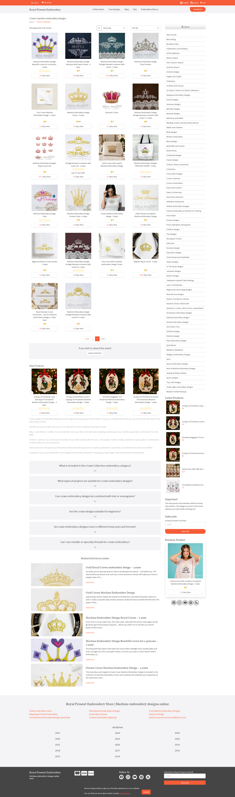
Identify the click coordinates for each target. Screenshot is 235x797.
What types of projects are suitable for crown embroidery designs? (95, 481)
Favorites (48, 2)
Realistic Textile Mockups (176, 391)
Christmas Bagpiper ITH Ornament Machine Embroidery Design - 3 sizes (112, 399)
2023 (117, 738)
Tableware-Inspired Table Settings (180, 280)
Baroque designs (173, 113)
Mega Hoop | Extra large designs (179, 289)
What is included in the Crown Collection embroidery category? (95, 465)
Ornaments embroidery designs (179, 313)
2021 (57, 744)
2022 (177, 738)
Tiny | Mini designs (173, 382)
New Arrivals (171, 35)
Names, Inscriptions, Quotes (177, 299)
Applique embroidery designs (178, 95)
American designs (173, 104)
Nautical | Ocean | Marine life (177, 303)
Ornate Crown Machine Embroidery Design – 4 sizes (117, 667)
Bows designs (171, 141)
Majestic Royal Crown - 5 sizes (145, 261)
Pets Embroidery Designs (176, 340)
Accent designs (172, 99)
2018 (57, 750)
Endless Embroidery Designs (177, 206)
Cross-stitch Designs (174, 174)
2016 (177, 750)
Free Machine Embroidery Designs (164, 710)
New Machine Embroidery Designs (104, 710)
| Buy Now (44, 75)
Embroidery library (149, 9)
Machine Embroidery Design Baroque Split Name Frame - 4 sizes (78, 64)
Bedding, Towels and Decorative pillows (182, 123)
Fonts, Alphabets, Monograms (178, 225)
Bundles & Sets (172, 44)
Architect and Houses (175, 86)
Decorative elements (174, 197)
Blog (127, 9)
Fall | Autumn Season (175, 62)
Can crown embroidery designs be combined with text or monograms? (95, 496)
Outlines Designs (173, 331)
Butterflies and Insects (175, 146)
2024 (57, 738)
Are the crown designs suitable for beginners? (95, 511)
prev (87, 339)
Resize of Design (156, 714)
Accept (146, 792)
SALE (168, 359)
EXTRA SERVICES (173, 53)
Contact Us (197, 9)
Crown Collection (173, 178)
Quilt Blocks (171, 345)
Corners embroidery (174, 183)
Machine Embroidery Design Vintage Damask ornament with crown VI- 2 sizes (78, 264)
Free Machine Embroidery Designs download (49, 717)
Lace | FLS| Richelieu (174, 285)
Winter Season (172, 58)
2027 (57, 732)
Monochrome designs (175, 294)
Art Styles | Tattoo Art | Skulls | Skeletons (182, 90)
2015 (57, 756)
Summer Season (173, 67)
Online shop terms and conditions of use (167, 717)
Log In (35, 2)
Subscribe (185, 531)
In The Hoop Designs (174, 266)
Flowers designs (172, 220)
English (186, 2)
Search (187, 27)
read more (90, 582)
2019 (177, 744)
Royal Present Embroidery (45, 9)
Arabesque (170, 81)
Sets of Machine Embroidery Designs (181, 368)
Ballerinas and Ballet (174, 118)
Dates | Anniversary (174, 192)
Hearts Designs (172, 262)
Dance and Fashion (174, 187)
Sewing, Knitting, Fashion (176, 373)
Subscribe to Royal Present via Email (178, 772)
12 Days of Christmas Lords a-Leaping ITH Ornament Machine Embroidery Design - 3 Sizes (78, 399)
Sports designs (172, 377)
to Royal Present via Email (175, 520)
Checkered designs (174, 155)
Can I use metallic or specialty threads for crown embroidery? (95, 542)
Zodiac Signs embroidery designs (179, 387)
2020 (117, 744)
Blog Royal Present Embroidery (43, 714)
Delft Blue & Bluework (175, 201)
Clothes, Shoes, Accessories (177, 164)
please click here (95, 353)
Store (31, 22)
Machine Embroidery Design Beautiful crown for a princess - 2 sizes (44, 64)
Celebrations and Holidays (177, 48)
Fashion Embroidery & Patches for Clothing (183, 211)
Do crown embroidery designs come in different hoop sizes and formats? (95, 526)
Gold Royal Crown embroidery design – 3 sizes (113, 567)
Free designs (171, 234)
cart (204, 2)
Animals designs (173, 72)
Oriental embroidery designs (177, 317)
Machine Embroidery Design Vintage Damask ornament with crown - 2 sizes (112, 64)
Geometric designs (173, 252)
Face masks (171, 215)
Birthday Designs (173, 109)
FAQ (135, 9)
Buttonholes (171, 150)
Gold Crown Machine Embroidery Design (110, 592)
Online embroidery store (40, 710)
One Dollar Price (173, 327)
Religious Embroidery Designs (178, 354)
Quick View (44, 47)
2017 (117, 750)
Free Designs (114, 9)
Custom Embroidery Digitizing (102, 717)
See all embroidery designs (177, 364)
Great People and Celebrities (178, 257)
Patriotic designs (173, 336)
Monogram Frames (174, 238)
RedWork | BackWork (174, 350)
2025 (177, 732)
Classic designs (172, 160)
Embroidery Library (98, 714)
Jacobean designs (173, 271)
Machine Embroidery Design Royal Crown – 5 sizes (116, 617)
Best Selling (171, 39)
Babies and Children (174, 127)
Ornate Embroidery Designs (177, 322)
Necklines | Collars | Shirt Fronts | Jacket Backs (184, 308)
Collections (171, 169)
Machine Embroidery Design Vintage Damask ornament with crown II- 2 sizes (145, 115)
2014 (117, 756)
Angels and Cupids (173, 76)
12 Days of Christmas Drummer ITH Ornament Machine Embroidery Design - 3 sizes (145, 399)
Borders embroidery (174, 136)
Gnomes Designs (173, 248)
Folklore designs (173, 229)
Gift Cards (170, 243)
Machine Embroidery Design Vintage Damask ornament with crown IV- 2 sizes (78, 315)
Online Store (98, 9)
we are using (125, 793)
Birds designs (171, 132)
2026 (117, 732)
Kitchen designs (172, 276)
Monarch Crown (112, 112)
